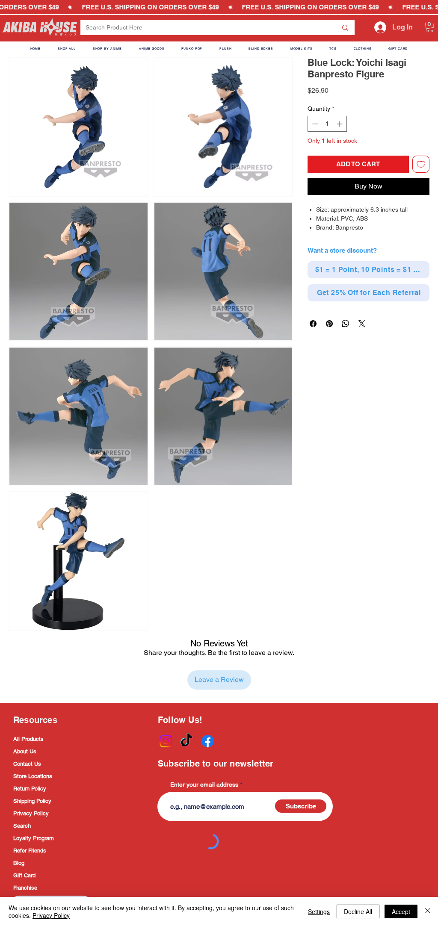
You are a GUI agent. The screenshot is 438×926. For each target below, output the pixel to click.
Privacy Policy (31, 813)
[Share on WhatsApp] (345, 323)
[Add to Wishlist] (421, 164)
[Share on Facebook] (313, 323)
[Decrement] (314, 123)
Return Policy (29, 788)
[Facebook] (207, 741)
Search (22, 826)
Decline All (358, 911)
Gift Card (24, 875)
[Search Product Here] (345, 27)
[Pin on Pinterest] (329, 323)
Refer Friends (29, 850)
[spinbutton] (327, 123)
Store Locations (32, 776)
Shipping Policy (32, 801)
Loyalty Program (33, 838)
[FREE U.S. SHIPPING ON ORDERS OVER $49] (219, 7)
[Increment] (340, 123)
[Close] (428, 911)
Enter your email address (204, 784)
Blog (18, 863)
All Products (28, 739)
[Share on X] (362, 323)
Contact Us (27, 764)
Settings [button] (319, 911)
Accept (401, 911)
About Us (24, 751)
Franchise (25, 888)
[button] (429, 27)
